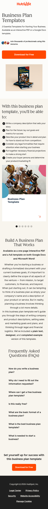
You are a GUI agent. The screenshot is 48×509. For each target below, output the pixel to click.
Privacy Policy (32, 490)
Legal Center (15, 490)
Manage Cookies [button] (24, 501)
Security (12, 496)
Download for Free (24, 54)
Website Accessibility (30, 496)
